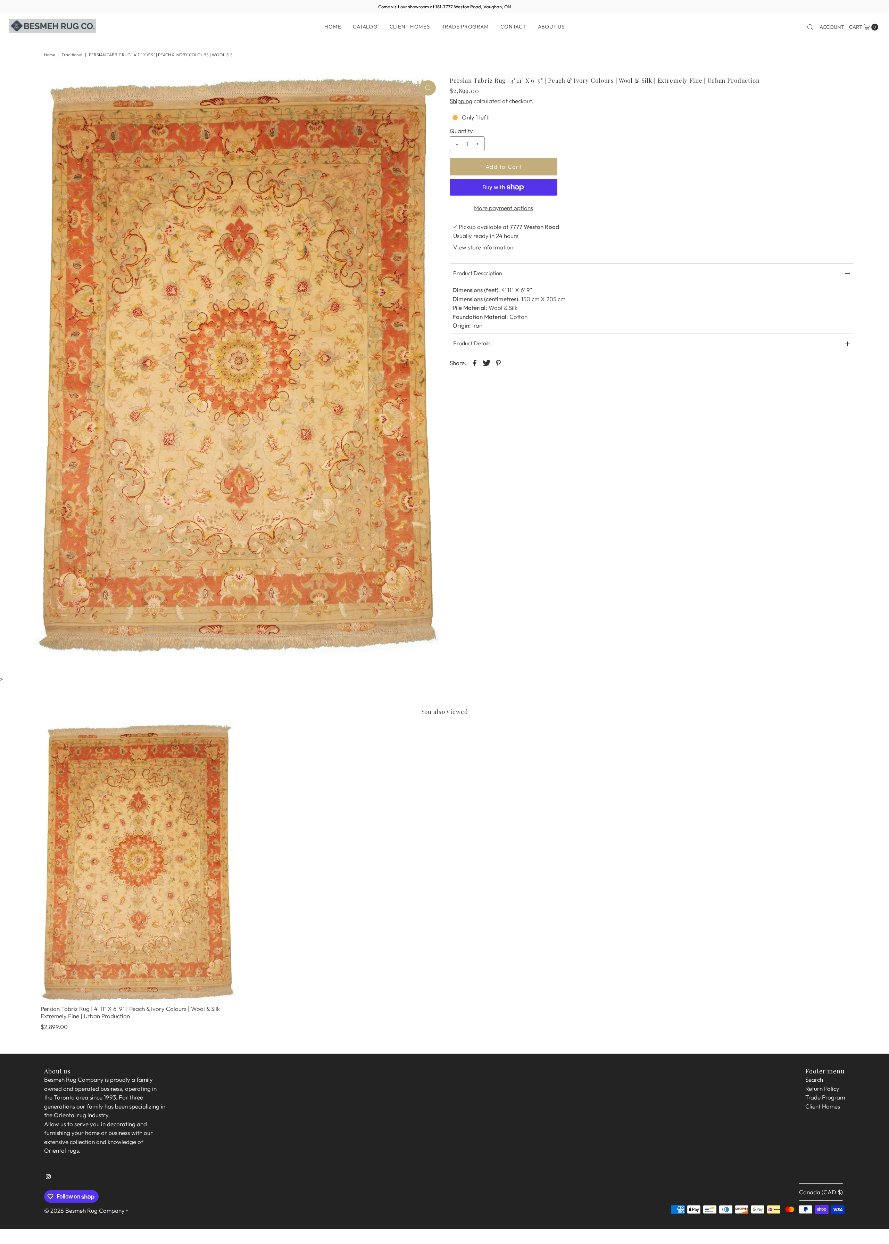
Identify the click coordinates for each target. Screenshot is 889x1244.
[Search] (810, 27)
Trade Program (465, 26)
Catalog (365, 26)
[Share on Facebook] (475, 362)
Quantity (461, 130)
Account (832, 27)
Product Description (477, 273)
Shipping (461, 101)
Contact (513, 26)
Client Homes (410, 26)
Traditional (71, 54)
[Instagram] (48, 1179)
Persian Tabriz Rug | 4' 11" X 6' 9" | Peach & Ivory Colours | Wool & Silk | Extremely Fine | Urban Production (132, 1012)
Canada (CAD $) (821, 1192)
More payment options (503, 208)
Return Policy (822, 1088)
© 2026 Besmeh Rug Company (84, 1210)
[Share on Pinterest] (498, 362)
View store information (483, 247)
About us (551, 26)
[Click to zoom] (428, 88)
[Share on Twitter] (486, 362)
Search (814, 1079)
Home (332, 26)
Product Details (472, 343)
